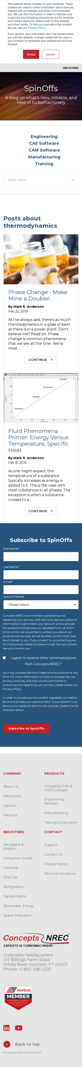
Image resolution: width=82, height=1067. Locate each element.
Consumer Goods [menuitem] (17, 858)
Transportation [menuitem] (15, 896)
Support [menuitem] (50, 845)
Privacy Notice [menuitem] (56, 864)
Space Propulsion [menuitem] (17, 915)
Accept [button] (31, 54)
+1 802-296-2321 (35, 969)
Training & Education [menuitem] (60, 822)
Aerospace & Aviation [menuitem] (13, 846)
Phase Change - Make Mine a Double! (38, 295)
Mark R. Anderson (28, 307)
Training (44, 164)
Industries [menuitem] (71, 68)
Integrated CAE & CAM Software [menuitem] (58, 788)
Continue (37, 360)
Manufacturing (44, 157)
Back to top (27, 1044)
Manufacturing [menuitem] (56, 813)
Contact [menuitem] (53, 832)
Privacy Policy (36, 28)
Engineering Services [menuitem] (54, 801)
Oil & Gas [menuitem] (10, 877)
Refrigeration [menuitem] (13, 887)
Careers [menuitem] (9, 806)
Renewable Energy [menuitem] (18, 906)
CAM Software (44, 150)
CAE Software (44, 143)
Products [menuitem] (54, 774)
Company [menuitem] (12, 774)
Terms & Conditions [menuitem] (60, 874)
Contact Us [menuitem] (53, 854)
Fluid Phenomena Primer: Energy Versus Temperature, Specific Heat (38, 440)
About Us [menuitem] (10, 787)
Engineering (44, 136)
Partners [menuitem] (10, 815)
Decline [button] (50, 54)
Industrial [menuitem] (10, 868)
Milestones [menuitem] (12, 796)
